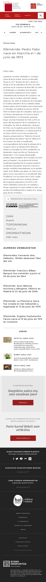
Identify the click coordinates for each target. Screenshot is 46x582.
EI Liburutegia (23, 521)
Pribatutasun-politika (23, 542)
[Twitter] (17, 458)
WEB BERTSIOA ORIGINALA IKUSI (24, 199)
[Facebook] (13, 458)
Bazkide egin (22, 472)
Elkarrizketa (25, 32)
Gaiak (37, 32)
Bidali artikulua (23, 438)
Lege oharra (23, 538)
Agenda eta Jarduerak (23, 525)
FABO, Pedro (12, 237)
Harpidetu (28, 15)
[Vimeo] (30, 458)
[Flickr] (25, 458)
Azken (8, 15)
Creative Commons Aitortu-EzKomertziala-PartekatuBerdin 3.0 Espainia (28, 205)
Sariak (23, 529)
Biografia (10, 220)
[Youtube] (21, 458)
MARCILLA (11, 229)
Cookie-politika (23, 546)
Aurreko (17, 15)
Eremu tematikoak (23, 513)
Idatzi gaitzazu (22, 487)
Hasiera (13, 32)
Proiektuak (23, 517)
